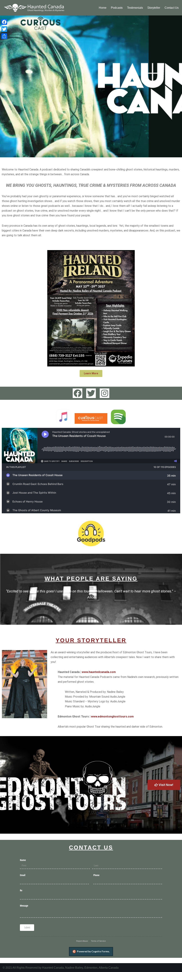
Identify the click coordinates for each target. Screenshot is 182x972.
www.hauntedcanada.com (99, 672)
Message (24, 905)
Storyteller (153, 7)
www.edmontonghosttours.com (112, 716)
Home (102, 7)
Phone (96, 875)
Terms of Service (98, 941)
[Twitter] (91, 393)
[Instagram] (104, 393)
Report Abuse (82, 941)
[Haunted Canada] (34, 7)
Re (21, 890)
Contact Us (172, 7)
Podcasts (117, 7)
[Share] (4, 36)
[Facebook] (77, 393)
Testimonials (135, 7)
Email (22, 875)
